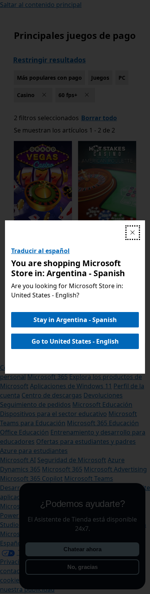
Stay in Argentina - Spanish (75, 319)
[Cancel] (133, 233)
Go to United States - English (75, 341)
